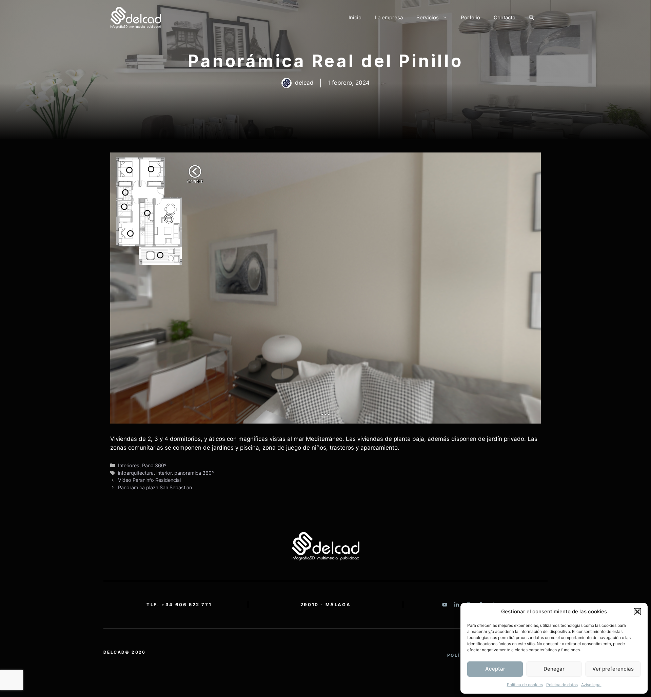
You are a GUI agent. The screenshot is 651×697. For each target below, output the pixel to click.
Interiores (128, 465)
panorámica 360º (194, 473)
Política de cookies (525, 684)
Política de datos (562, 684)
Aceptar (495, 668)
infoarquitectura (136, 473)
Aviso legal (591, 684)
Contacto (504, 17)
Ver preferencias (613, 668)
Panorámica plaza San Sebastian (155, 487)
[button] (637, 611)
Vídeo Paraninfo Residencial (149, 480)
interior (164, 473)
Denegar (554, 668)
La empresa (389, 17)
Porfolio (470, 17)
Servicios (427, 17)
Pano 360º (154, 465)
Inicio (355, 17)
